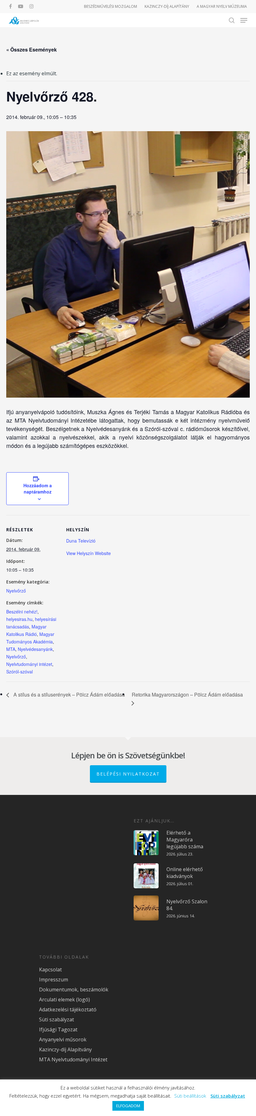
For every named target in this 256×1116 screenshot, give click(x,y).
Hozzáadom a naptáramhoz (37, 488)
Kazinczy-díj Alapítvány (65, 1049)
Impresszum (53, 979)
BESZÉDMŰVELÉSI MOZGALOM (110, 6)
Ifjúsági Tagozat (58, 1029)
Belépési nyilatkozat (128, 774)
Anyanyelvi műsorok (62, 1039)
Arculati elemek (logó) (64, 999)
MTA (10, 649)
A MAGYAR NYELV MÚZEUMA (222, 6)
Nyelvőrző (16, 591)
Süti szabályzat (56, 1019)
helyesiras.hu (19, 619)
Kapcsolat (50, 969)
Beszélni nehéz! (21, 611)
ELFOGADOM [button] (128, 1106)
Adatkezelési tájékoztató (67, 1009)
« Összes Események (31, 49)
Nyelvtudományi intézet (29, 664)
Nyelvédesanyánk (35, 649)
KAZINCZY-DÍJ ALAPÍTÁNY (167, 6)
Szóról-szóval (19, 671)
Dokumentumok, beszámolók (73, 989)
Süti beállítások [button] (190, 1096)
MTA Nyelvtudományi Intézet (73, 1059)
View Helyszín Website (88, 553)
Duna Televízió (81, 541)
